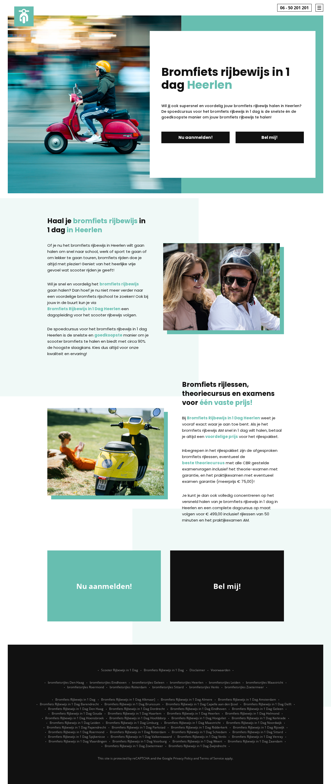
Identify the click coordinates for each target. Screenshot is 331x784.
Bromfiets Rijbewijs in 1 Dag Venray (257, 736)
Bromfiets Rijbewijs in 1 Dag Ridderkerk (199, 727)
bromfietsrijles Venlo (204, 687)
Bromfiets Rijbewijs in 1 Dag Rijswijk (258, 727)
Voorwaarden (220, 670)
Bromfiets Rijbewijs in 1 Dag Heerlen (83, 308)
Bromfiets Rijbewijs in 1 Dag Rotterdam (138, 732)
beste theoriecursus (203, 463)
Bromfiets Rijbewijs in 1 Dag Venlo (201, 736)
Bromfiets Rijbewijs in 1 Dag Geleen (257, 709)
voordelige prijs (221, 436)
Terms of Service (212, 758)
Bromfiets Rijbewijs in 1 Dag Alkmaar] (128, 699)
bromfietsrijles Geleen (148, 682)
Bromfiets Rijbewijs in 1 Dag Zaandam (255, 741)
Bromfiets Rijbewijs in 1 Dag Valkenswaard (141, 736)
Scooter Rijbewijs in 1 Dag (119, 670)
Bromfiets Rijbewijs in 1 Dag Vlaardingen (78, 741)
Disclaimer (197, 670)
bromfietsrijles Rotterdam (128, 687)
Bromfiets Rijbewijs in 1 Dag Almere (186, 699)
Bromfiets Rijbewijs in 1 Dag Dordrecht (137, 709)
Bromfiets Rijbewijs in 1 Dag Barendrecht (69, 704)
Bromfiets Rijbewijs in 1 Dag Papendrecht (76, 727)
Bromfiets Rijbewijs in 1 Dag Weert (197, 741)
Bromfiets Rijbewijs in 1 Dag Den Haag (75, 709)
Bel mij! (269, 137)
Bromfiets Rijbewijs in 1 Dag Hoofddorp (137, 718)
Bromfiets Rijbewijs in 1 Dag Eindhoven (198, 709)
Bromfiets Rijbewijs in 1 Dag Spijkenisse (76, 736)
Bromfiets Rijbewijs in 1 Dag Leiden (75, 723)
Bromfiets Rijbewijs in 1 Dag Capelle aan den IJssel (202, 704)
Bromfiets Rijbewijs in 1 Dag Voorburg (139, 741)
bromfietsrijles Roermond (85, 687)
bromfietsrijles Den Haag (66, 682)
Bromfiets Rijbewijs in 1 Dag (164, 670)
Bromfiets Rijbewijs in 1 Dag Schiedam (199, 732)
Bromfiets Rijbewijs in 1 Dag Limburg (132, 723)
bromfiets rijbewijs (119, 284)
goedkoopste (108, 335)
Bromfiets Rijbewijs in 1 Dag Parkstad (138, 727)
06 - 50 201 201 (294, 8)
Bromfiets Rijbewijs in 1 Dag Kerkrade (259, 718)
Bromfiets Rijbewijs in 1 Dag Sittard (257, 732)
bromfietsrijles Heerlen (186, 682)
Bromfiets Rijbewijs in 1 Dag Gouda (77, 713)
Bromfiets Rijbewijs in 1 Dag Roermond (76, 732)
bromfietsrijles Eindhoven (108, 682)
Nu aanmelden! (195, 137)
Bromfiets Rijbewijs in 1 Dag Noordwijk (254, 723)
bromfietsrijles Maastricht (264, 682)
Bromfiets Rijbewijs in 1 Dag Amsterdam (247, 699)
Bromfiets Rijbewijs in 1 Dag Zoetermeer (134, 746)
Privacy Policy (183, 758)
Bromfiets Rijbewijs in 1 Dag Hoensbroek (74, 718)
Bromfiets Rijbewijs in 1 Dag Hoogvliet (198, 718)
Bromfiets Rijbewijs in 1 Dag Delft (267, 704)
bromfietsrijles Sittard (168, 687)
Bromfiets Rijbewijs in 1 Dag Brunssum (132, 704)
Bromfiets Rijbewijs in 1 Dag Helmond (252, 713)
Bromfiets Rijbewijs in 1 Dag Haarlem (134, 713)
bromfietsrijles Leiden (224, 682)
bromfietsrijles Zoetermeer (244, 687)
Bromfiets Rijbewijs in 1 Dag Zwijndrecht (197, 746)
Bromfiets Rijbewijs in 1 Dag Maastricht (192, 723)
